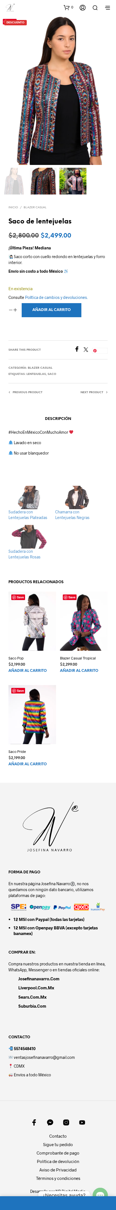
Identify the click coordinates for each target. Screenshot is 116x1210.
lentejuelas (36, 374)
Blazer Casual (35, 207)
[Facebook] (79, 350)
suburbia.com (32, 1005)
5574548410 (24, 1048)
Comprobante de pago (58, 1152)
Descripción (58, 419)
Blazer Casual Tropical (78, 658)
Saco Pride (17, 751)
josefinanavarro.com (38, 978)
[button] (68, 7)
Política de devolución (58, 1161)
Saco (52, 374)
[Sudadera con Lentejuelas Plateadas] (29, 497)
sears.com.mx (32, 996)
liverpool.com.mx (36, 987)
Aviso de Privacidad (58, 1169)
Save (101, 350)
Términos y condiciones (58, 1178)
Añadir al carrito (27, 671)
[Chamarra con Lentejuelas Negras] (75, 497)
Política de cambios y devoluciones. (56, 297)
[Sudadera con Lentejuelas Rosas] (29, 536)
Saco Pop (16, 658)
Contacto (58, 1136)
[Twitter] (88, 350)
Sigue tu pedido (58, 1144)
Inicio (13, 207)
